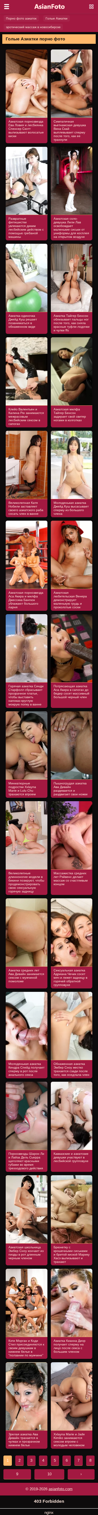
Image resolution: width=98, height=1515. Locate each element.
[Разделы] (6, 6)
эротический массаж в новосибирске (33, 27)
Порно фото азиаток (21, 18)
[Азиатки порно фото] (49, 6)
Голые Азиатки (56, 18)
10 (49, 1474)
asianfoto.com (60, 1489)
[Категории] (91, 6)
